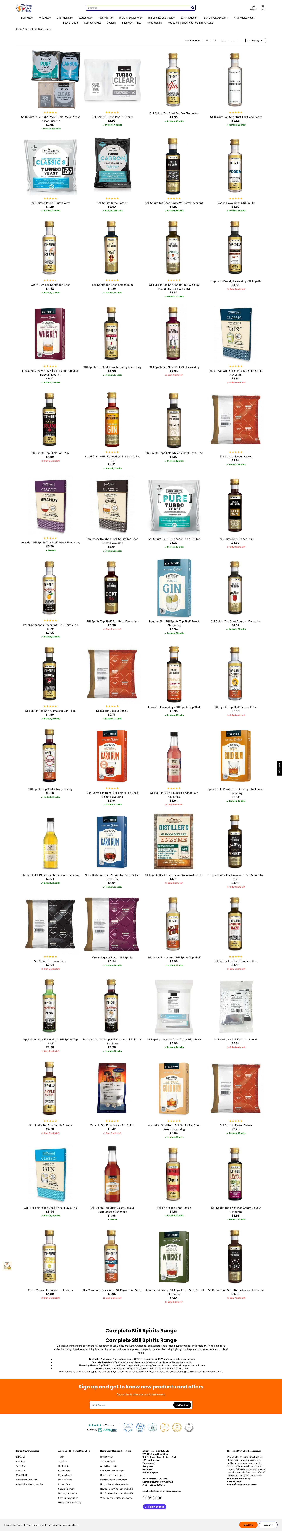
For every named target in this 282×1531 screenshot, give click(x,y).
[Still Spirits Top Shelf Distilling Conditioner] (236, 80)
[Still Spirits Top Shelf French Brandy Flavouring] (112, 334)
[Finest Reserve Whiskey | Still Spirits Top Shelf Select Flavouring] (50, 334)
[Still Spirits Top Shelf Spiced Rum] (112, 248)
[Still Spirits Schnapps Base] (50, 924)
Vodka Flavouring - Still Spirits (236, 202)
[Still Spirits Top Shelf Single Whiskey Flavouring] (174, 166)
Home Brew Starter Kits (27, 1479)
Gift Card (20, 1457)
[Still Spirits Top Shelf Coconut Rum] (236, 674)
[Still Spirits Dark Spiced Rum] (236, 506)
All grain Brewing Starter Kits (29, 1484)
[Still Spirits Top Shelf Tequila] (174, 1174)
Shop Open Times (131, 22)
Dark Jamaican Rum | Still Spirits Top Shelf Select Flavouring (112, 794)
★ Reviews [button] (279, 768)
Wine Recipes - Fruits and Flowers (116, 1498)
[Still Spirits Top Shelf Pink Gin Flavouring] (174, 334)
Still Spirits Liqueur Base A (236, 1125)
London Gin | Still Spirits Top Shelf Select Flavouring (174, 623)
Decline (248, 1525)
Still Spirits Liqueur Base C (236, 456)
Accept (268, 1525)
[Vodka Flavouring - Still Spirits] (236, 166)
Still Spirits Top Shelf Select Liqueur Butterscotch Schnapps (112, 1209)
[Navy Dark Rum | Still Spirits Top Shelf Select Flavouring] (112, 842)
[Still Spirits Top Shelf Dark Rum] (50, 420)
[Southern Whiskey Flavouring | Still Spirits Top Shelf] (236, 842)
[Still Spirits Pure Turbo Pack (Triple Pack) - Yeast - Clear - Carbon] (50, 80)
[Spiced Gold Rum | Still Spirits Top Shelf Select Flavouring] (236, 756)
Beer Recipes (106, 1457)
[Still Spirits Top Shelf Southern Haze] (236, 924)
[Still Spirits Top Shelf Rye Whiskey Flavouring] (236, 1257)
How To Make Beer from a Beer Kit (116, 1493)
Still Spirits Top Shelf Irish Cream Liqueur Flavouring (236, 1209)
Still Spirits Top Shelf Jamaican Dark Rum (50, 710)
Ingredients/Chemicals (160, 17)
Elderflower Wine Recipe (112, 1470)
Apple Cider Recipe (109, 1466)
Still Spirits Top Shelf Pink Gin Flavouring (174, 367)
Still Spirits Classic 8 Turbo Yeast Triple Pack (174, 1039)
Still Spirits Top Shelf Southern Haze (236, 961)
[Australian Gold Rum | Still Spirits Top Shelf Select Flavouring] (174, 1088)
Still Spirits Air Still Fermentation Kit (236, 1039)
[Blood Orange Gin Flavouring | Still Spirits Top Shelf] (112, 420)
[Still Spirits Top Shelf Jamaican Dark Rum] (50, 674)
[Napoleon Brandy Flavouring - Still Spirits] (236, 248)
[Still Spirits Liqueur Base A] (236, 1088)
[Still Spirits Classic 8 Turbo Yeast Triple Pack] (174, 1006)
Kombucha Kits (92, 22)
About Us (62, 1461)
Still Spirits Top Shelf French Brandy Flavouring (112, 367)
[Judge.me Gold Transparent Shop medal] (164, 1427)
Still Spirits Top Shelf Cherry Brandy (50, 789)
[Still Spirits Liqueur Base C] (236, 420)
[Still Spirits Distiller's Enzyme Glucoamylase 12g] (174, 842)
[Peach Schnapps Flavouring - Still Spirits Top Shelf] (50, 588)
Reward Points (65, 1479)
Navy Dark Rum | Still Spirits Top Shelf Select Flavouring (112, 877)
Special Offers (70, 22)
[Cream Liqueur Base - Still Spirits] (112, 924)
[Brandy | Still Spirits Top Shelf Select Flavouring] (50, 506)
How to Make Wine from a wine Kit (116, 1489)
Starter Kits (84, 17)
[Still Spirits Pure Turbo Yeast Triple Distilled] (174, 506)
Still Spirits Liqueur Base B (112, 710)
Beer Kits (26, 17)
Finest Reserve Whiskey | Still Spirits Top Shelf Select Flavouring (50, 372)
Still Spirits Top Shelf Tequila (174, 1207)
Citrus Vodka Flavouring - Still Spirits (50, 1290)
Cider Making (63, 17)
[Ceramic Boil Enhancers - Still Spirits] (112, 1088)
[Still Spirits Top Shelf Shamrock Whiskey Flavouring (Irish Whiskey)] (174, 248)
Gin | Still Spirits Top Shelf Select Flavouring (50, 1207)
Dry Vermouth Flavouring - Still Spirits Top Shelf (112, 1290)
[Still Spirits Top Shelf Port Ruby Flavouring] (112, 588)
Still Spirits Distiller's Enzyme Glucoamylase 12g (174, 875)
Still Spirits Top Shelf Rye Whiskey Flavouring (236, 1290)
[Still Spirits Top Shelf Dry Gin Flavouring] (174, 80)
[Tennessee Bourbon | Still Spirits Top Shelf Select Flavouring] (112, 506)
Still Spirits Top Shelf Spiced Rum (112, 284)
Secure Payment (66, 1489)
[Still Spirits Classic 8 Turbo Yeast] (50, 166)
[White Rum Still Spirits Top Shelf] (50, 248)
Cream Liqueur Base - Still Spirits (112, 957)
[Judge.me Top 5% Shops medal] (189, 1427)
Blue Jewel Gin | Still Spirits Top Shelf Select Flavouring (236, 372)
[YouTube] (159, 1497)
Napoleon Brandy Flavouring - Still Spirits (236, 281)
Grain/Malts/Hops (244, 17)
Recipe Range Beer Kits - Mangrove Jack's (190, 22)
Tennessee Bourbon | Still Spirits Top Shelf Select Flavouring (112, 540)
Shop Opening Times (68, 1498)
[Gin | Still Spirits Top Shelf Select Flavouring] (50, 1174)
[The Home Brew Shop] (24, 7)
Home (19, 29)
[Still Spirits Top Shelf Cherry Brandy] (50, 756)
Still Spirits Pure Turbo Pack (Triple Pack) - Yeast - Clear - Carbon (50, 118)
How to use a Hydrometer (112, 1475)
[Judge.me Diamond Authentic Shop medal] (128, 1427)
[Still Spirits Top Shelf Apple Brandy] (50, 1088)
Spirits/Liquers (189, 17)
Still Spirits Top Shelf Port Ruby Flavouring (112, 621)
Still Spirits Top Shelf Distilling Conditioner (236, 116)
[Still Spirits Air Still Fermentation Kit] (236, 1006)
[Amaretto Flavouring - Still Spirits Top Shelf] (174, 674)
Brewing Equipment (130, 17)
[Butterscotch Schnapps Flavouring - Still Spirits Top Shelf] (112, 1006)
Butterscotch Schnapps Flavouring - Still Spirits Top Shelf (112, 1041)
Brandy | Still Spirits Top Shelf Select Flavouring (50, 542)
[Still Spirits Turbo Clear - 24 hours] (112, 80)
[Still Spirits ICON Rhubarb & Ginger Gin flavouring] (174, 756)
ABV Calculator (107, 1461)
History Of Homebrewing (69, 1502)
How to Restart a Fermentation (114, 1484)
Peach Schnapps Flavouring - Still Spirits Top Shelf (50, 626)
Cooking (111, 22)
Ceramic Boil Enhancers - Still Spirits (112, 1125)
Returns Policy (65, 1475)
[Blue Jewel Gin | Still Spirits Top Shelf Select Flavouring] (236, 334)
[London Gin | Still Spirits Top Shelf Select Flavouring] (174, 588)
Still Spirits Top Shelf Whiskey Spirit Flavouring (174, 453)
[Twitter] (149, 1497)
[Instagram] (154, 1497)
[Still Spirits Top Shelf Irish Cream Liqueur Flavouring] (236, 1174)
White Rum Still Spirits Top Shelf (50, 284)
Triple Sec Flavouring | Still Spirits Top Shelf (174, 957)
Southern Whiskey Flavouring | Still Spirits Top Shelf (236, 877)
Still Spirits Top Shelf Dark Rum (50, 453)
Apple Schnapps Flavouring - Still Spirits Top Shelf (50, 1041)
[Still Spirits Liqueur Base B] (112, 674)
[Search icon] (192, 8)
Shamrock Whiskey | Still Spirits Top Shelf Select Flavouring (174, 1292)
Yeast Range (105, 17)
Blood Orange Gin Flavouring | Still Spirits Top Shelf (112, 458)
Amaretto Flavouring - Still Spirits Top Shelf (174, 707)
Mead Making (154, 22)
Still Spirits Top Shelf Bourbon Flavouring (236, 621)
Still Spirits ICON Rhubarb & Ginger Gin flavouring (174, 794)
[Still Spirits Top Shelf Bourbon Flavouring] (236, 588)
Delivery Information (67, 1493)
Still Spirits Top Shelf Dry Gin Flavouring (174, 113)
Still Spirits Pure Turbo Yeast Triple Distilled (174, 539)
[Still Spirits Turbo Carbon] (112, 166)
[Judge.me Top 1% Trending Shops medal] (177, 1427)
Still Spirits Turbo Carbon (112, 202)
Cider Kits (20, 1470)
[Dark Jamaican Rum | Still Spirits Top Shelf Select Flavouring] (112, 756)
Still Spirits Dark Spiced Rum (236, 539)
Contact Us (63, 1466)
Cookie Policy (64, 1470)
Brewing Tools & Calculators (113, 1479)
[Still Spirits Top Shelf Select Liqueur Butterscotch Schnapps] (112, 1174)
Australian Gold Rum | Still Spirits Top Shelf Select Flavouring (174, 1127)
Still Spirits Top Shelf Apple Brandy (50, 1125)
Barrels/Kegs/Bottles (215, 17)
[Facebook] (144, 1497)
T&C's (61, 1457)
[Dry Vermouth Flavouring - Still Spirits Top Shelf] (112, 1257)
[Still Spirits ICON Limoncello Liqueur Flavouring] (50, 842)
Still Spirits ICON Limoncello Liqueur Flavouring (50, 875)
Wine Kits (43, 17)
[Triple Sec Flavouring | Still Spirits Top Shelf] (174, 924)
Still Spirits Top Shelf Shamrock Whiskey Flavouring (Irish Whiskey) (174, 286)
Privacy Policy (65, 1484)
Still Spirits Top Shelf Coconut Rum (235, 707)
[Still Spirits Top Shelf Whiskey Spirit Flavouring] (174, 420)
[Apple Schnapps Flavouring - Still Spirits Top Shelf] (50, 1006)
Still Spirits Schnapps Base (50, 961)
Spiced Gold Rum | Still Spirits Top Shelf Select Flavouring (236, 791)
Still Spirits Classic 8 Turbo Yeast (50, 202)
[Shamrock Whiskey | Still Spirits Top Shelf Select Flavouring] (174, 1257)
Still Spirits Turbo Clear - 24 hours (112, 116)
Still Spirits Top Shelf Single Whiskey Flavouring (174, 202)
